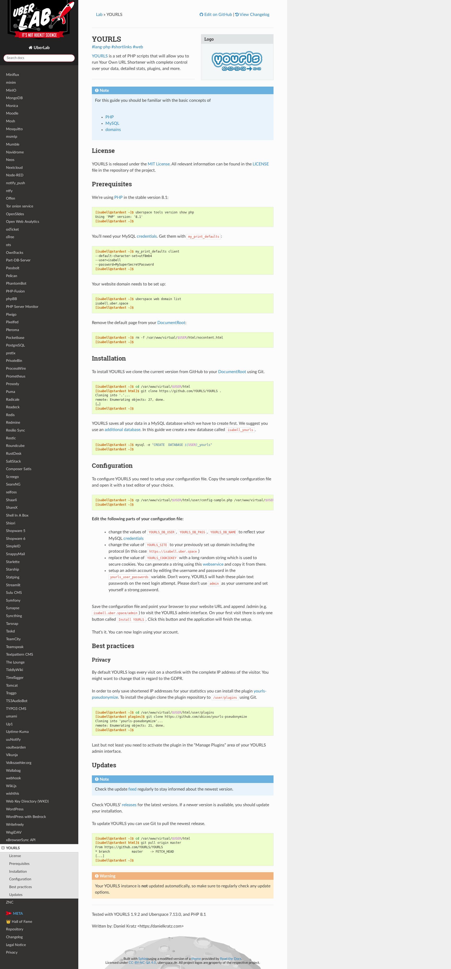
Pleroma (12, 330)
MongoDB (14, 98)
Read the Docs (230, 958)
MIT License (159, 164)
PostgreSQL (15, 345)
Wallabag (13, 771)
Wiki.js (11, 786)
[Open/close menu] (3, 848)
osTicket (12, 229)
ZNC (9, 902)
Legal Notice (16, 945)
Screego (12, 477)
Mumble (12, 144)
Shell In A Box (17, 515)
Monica (12, 106)
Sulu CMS (14, 593)
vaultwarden (16, 747)
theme (196, 958)
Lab (99, 15)
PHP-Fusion (15, 291)
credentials (147, 236)
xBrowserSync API (20, 840)
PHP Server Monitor (22, 307)
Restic (11, 438)
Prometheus (15, 376)
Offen (10, 198)
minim (11, 83)
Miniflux (12, 75)
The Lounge (15, 662)
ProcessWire (16, 368)
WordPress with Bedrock (26, 817)
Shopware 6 (15, 539)
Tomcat (12, 685)
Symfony (13, 600)
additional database (122, 430)
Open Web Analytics (22, 222)
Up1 (9, 724)
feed (132, 789)
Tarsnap (12, 624)
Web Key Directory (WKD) (27, 801)
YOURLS (13, 848)
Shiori (10, 523)
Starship (12, 569)
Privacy (11, 952)
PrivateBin (14, 361)
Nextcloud (14, 168)
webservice (213, 564)
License (15, 856)
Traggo (11, 693)
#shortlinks (121, 47)
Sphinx (143, 958)
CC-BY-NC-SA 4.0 (142, 962)
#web (138, 47)
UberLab (41, 48)
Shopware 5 (15, 531)
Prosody (12, 384)
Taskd (10, 631)
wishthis (12, 793)
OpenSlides (15, 214)
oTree (10, 237)
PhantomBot (16, 283)
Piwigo (11, 314)
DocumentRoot (171, 323)
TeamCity (13, 639)
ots (8, 245)
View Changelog (254, 15)
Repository (14, 929)
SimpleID (13, 546)
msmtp (11, 137)
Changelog (14, 937)
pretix (10, 353)
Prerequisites (19, 864)
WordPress (14, 809)
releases (129, 805)
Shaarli (11, 500)
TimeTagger (14, 678)
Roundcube (15, 446)
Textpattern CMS (19, 654)
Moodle (12, 113)
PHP (109, 117)
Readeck (13, 407)
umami (11, 716)
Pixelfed (12, 322)
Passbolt (12, 268)
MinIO (11, 90)
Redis (10, 415)
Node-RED (14, 175)
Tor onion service (19, 206)
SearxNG (13, 484)
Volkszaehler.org (18, 763)
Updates (15, 895)
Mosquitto (14, 129)
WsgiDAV (13, 832)
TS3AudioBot (16, 701)
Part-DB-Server (18, 260)
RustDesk (13, 454)
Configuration (20, 879)
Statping (12, 577)
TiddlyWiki (14, 670)
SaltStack (13, 461)
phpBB (11, 299)
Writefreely (15, 825)
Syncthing (14, 616)
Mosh (10, 121)
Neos (10, 160)
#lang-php (101, 47)
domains (113, 130)
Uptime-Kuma (17, 732)
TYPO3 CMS (16, 709)
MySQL (112, 123)
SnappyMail (15, 554)
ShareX (11, 508)
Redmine (13, 422)
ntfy (9, 191)
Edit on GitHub (217, 15)
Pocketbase (15, 338)
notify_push (15, 183)
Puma (10, 392)
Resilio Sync (15, 430)
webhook (13, 778)
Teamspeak (14, 647)
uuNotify (13, 739)
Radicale (12, 400)
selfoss (11, 492)
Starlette (13, 562)
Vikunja (12, 755)
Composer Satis (18, 469)
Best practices (20, 887)
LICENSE (261, 164)
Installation (18, 872)
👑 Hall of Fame (19, 922)
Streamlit (13, 585)
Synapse (12, 608)
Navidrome (15, 152)
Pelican (11, 276)
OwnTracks (14, 253)
